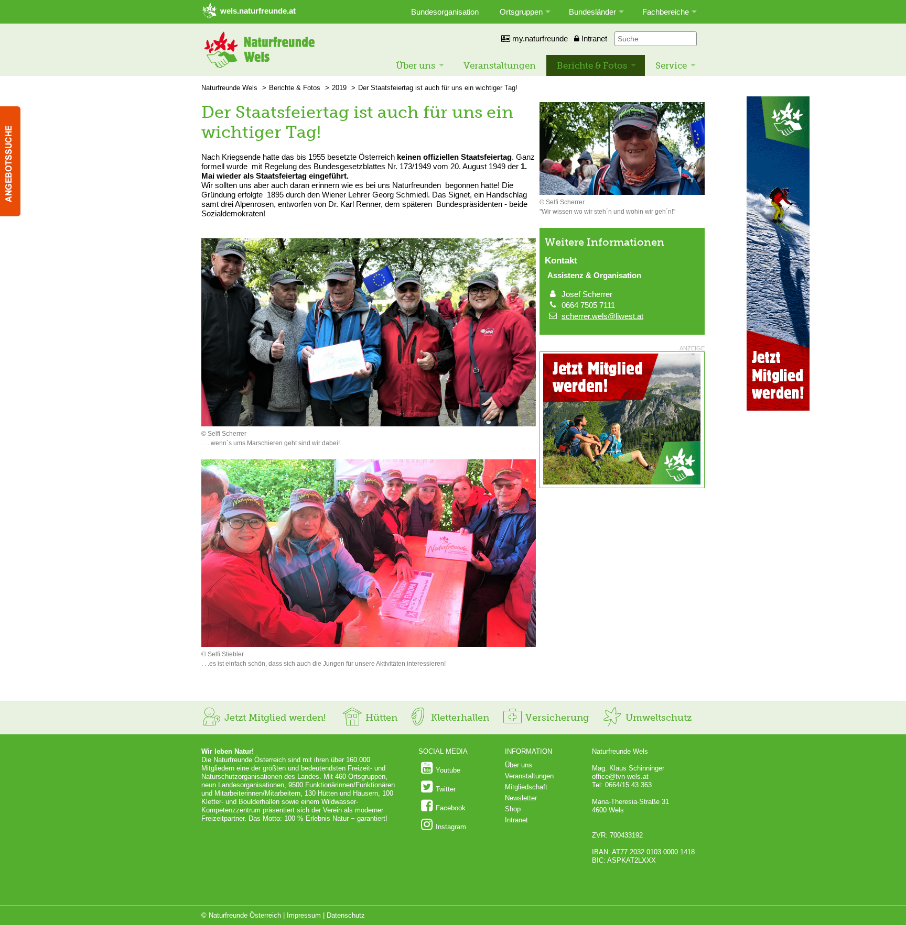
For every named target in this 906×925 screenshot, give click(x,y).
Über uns (415, 65)
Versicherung (556, 717)
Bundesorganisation (445, 11)
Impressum (304, 915)
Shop (513, 809)
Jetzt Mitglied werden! (274, 717)
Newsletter (521, 798)
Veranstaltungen (499, 65)
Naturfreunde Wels (229, 88)
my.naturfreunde (539, 38)
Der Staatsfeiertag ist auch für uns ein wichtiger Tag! (437, 88)
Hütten (380, 717)
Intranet (593, 38)
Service (671, 65)
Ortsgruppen (521, 11)
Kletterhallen (458, 717)
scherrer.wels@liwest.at (602, 316)
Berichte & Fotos (592, 65)
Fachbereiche (665, 11)
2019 (339, 88)
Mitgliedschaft (526, 787)
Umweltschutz (657, 717)
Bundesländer (592, 11)
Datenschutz (346, 915)
